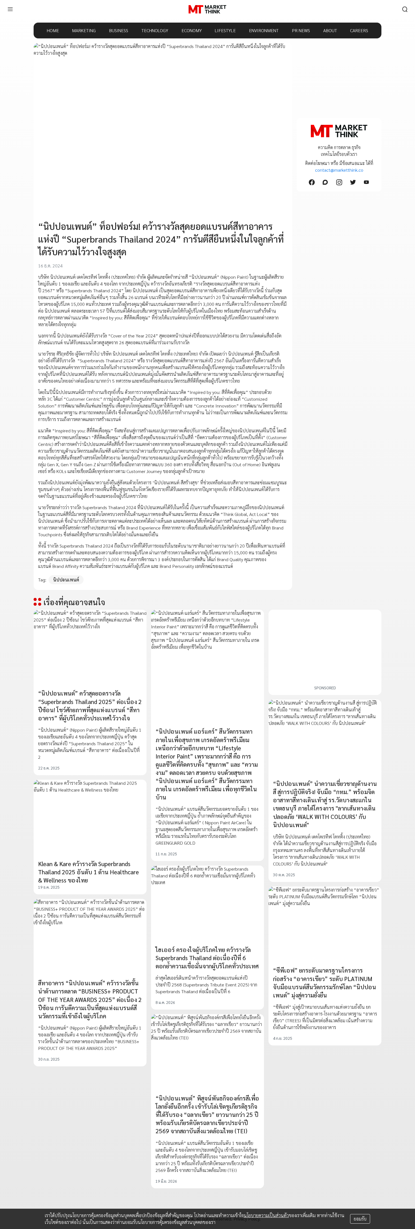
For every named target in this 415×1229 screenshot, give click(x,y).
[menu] (10, 9)
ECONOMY (192, 30)
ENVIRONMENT (264, 30)
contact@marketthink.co (339, 170)
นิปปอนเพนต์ (66, 580)
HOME (53, 30)
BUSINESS (118, 30)
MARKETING (84, 30)
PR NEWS (301, 30)
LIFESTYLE (225, 30)
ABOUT (330, 30)
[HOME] (207, 9)
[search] (404, 9)
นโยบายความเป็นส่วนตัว (266, 1215)
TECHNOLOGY (154, 30)
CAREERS (359, 30)
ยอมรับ (360, 1219)
